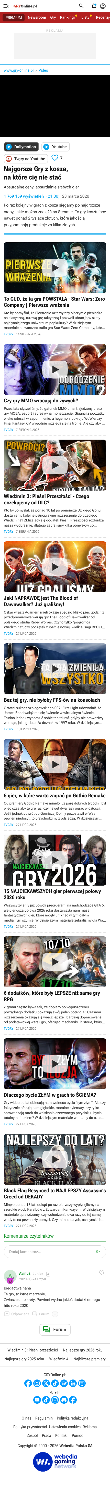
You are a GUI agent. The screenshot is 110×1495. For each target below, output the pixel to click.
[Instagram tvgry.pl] (55, 1400)
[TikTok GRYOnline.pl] (55, 1383)
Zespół (32, 1435)
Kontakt (61, 1435)
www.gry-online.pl (19, 70)
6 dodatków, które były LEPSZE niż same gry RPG (55, 983)
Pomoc (77, 1435)
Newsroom (37, 17)
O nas (26, 1418)
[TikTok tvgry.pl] (46, 1400)
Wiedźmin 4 (58, 1359)
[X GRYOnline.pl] (46, 1383)
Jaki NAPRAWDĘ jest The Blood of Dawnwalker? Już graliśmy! (55, 588)
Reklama (90, 1426)
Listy (85, 17)
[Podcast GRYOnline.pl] (64, 1383)
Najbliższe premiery (89, 1359)
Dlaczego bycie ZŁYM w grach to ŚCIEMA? (55, 1082)
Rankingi (67, 17)
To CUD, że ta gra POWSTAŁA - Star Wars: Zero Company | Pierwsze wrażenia (55, 289)
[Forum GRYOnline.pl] (82, 1383)
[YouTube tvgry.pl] (37, 1400)
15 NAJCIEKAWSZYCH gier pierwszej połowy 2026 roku (55, 881)
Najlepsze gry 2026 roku (83, 1350)
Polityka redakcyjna (72, 1418)
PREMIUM (14, 17)
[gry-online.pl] (25, 6)
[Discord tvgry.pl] (64, 1400)
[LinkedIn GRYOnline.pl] (73, 1383)
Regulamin (44, 1418)
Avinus (24, 1273)
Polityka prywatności (30, 1426)
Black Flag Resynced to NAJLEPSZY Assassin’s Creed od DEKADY (55, 1181)
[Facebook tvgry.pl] (73, 1400)
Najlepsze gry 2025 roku (24, 1359)
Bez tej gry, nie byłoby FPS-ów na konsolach (55, 687)
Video (43, 70)
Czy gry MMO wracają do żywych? (55, 388)
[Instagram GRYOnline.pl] (37, 1383)
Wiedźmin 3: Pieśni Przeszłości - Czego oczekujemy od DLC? (55, 487)
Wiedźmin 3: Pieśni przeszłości (32, 1350)
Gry (53, 17)
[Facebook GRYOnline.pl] (28, 1383)
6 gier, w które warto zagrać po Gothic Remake (55, 782)
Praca (46, 1435)
